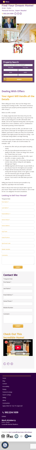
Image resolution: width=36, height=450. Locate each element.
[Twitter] (15, 13)
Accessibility (6, 386)
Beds (10, 72)
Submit (18, 267)
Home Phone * (6, 219)
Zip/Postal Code (6, 243)
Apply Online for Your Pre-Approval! (12, 406)
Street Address (6, 225)
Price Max (25, 67)
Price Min (10, 67)
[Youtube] (18, 13)
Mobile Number (6, 249)
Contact (5, 383)
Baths (25, 72)
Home (4, 378)
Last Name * (5, 208)
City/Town (4, 231)
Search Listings (7, 395)
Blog (4, 381)
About (4, 400)
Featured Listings (7, 392)
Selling (4, 397)
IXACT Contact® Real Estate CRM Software (20, 432)
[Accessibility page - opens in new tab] (29, 438)
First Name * (5, 202)
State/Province (6, 237)
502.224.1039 (8, 13)
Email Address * (6, 213)
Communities (6, 403)
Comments (5, 255)
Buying (4, 389)
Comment (6, 314)
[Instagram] (21, 13)
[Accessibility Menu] (5, 445)
